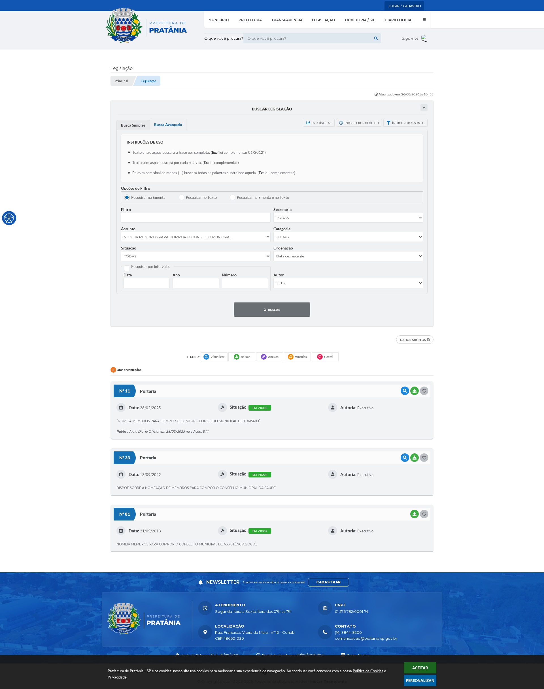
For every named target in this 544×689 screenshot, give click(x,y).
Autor (278, 274)
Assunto (128, 228)
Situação (128, 248)
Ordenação (283, 248)
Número (229, 274)
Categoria (281, 228)
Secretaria (282, 209)
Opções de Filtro (135, 188)
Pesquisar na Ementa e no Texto (263, 197)
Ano (176, 274)
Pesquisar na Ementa (148, 197)
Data (128, 274)
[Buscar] (376, 38)
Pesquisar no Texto (201, 197)
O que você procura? (223, 38)
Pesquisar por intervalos (150, 266)
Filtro (126, 209)
